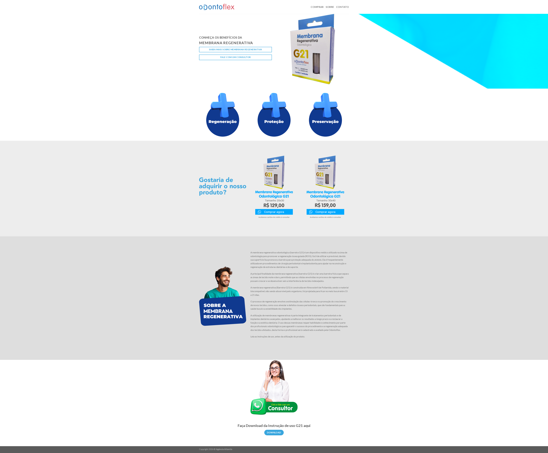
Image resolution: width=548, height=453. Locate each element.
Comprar (317, 6)
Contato (342, 6)
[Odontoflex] (216, 7)
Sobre (330, 6)
